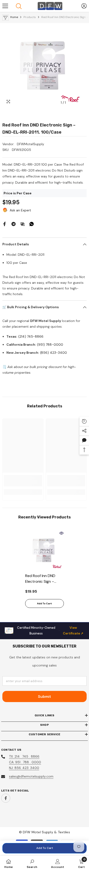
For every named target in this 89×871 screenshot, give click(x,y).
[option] (44, 65)
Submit (44, 696)
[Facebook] (4, 224)
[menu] (5, 6)
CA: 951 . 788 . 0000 (25, 762)
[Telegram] (13, 224)
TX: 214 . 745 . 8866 (24, 756)
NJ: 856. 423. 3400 (24, 768)
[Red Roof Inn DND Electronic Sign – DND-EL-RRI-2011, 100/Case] (44, 550)
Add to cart (44, 848)
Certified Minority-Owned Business (50, 630)
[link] (23, 480)
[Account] (84, 6)
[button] (84, 440)
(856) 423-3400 (53, 352)
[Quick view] (61, 533)
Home (14, 17)
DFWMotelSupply (30, 144)
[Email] (22, 224)
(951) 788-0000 (50, 344)
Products (29, 17)
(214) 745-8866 (30, 336)
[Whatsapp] (31, 224)
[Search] (19, 6)
